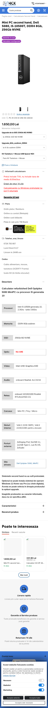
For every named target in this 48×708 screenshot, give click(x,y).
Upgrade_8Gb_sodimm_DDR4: (14, 143)
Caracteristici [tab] (9, 506)
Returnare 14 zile (24, 638)
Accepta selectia (13, 698)
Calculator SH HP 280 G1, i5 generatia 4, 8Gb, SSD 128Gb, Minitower (35, 563)
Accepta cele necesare (24, 703)
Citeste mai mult (9, 676)
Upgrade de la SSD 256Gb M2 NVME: (17, 132)
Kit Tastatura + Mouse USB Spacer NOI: (18, 154)
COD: (4, 118)
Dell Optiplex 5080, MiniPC (27, 463)
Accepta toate (34, 698)
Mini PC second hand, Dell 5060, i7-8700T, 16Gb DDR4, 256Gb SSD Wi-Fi (12, 563)
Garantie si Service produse (24, 615)
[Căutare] (31, 10)
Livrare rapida (24, 595)
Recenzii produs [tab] (10, 512)
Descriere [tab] (7, 282)
